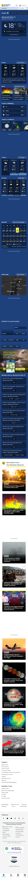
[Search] (16, 5)
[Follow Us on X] (23, 818)
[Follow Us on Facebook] (3, 818)
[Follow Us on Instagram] (7, 818)
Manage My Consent (7, 774)
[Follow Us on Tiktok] (15, 818)
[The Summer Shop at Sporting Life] (23, 344)
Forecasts (21, 8)
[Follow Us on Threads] (19, 818)
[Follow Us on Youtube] (11, 818)
